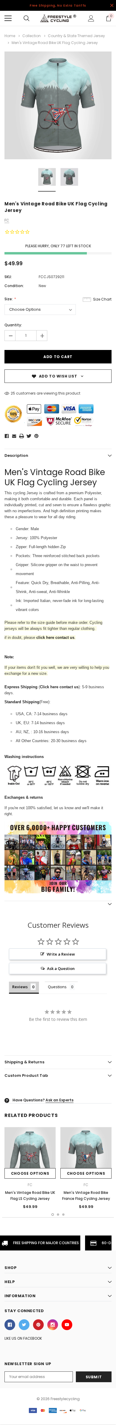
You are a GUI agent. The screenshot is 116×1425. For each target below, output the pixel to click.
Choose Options (30, 1173)
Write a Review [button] (61, 954)
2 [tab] (58, 1214)
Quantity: (13, 325)
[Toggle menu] (8, 18)
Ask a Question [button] (61, 968)
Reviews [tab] (20, 986)
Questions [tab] (57, 986)
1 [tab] (52, 1214)
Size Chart (102, 299)
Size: (9, 298)
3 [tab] (63, 1214)
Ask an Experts (59, 1100)
